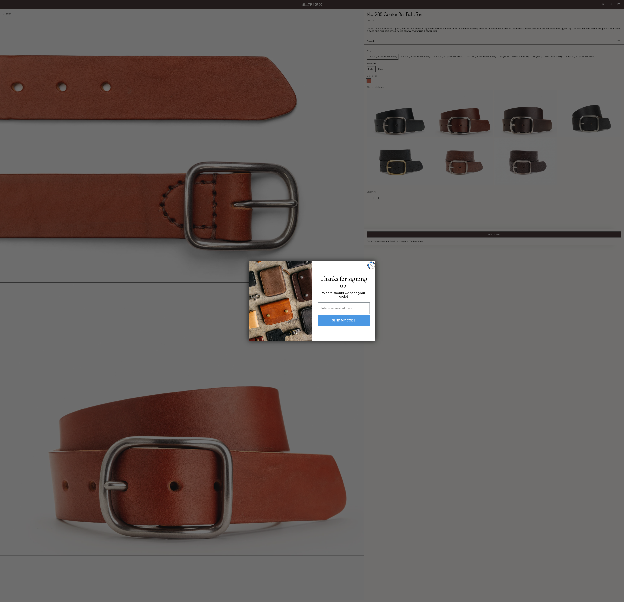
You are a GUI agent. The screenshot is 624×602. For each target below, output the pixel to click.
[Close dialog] (371, 265)
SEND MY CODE (343, 320)
